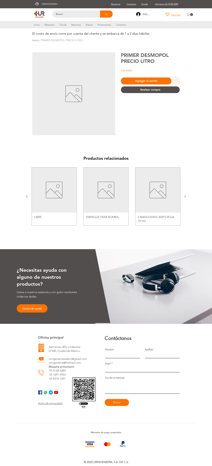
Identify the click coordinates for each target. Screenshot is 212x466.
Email (108, 363)
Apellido (149, 349)
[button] (190, 14)
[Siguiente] (185, 197)
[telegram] (51, 392)
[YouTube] (56, 392)
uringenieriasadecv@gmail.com (68, 358)
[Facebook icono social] (40, 392)
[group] (106, 196)
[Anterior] (27, 197)
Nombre (109, 349)
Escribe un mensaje (114, 378)
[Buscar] (106, 14)
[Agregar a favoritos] (176, 80)
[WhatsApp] (45, 392)
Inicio (35, 40)
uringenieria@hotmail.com (65, 362)
